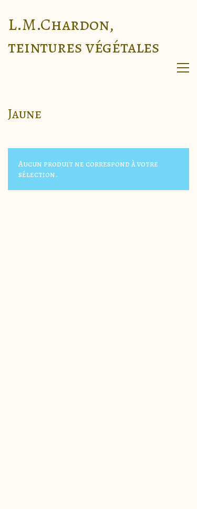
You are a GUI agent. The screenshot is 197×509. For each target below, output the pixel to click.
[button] (183, 67)
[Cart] (161, 68)
